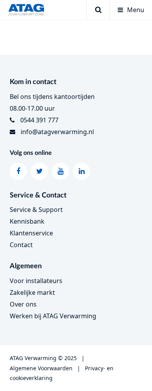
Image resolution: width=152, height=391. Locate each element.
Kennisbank (27, 221)
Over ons (23, 304)
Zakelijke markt (32, 292)
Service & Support (36, 209)
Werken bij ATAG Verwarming (53, 316)
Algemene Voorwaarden (41, 368)
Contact (21, 244)
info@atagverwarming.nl (57, 131)
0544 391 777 (39, 120)
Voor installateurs (36, 280)
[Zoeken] (98, 10)
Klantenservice (31, 233)
